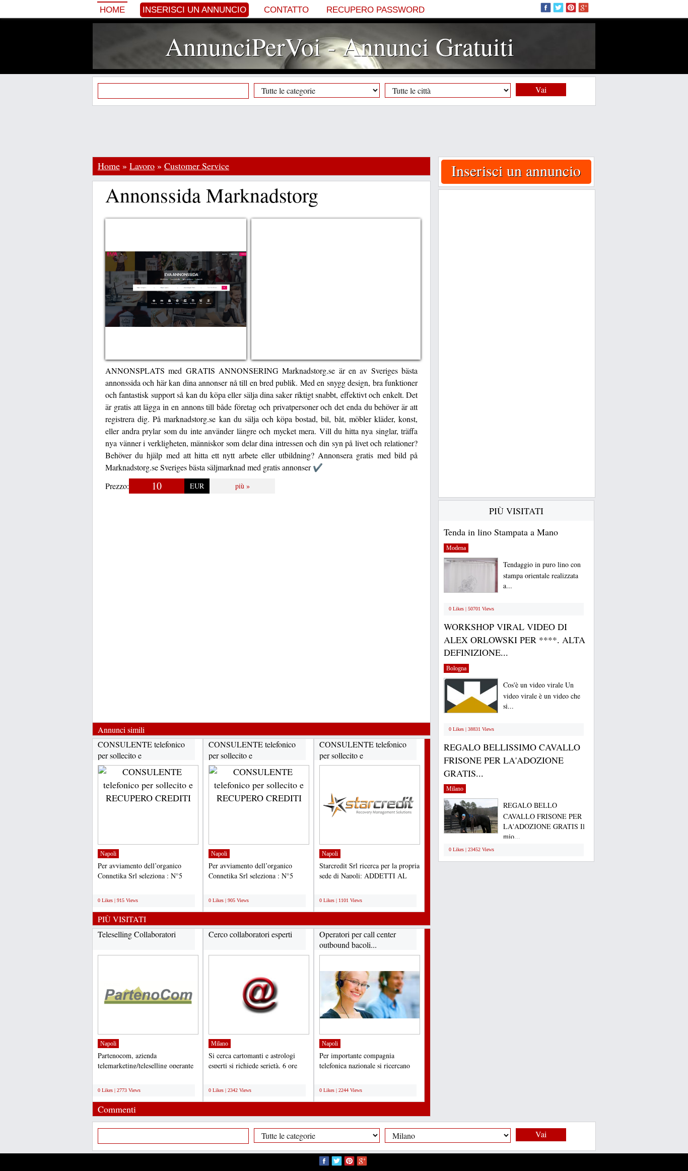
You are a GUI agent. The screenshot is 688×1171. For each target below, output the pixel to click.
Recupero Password (375, 10)
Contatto (286, 10)
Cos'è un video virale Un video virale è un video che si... (541, 695)
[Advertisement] (344, 131)
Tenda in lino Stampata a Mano (501, 532)
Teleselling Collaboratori (137, 934)
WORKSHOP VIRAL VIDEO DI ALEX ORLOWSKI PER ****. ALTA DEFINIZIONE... (514, 639)
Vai (540, 89)
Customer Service (196, 166)
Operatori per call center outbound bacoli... (357, 939)
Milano (219, 1043)
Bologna (456, 668)
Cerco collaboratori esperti (250, 934)
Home (112, 10)
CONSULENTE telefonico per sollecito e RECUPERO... (141, 755)
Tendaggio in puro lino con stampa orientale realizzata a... (542, 575)
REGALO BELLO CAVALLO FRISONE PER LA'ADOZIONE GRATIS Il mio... (544, 820)
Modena (456, 548)
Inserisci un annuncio (194, 10)
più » (242, 486)
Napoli (108, 853)
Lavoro (142, 166)
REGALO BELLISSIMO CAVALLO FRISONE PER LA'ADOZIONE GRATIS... (512, 760)
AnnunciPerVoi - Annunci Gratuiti (339, 46)
